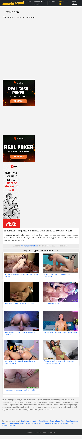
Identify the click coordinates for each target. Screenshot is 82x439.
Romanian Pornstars (33, 424)
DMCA (44, 432)
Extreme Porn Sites (9, 426)
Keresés (52, 2)
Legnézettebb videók (39, 3)
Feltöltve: (42, 246)
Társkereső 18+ (63, 3)
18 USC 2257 (37, 432)
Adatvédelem (51, 432)
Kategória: (16, 246)
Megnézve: (61, 246)
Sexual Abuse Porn (57, 421)
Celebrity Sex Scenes (51, 424)
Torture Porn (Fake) (17, 424)
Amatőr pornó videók (29, 246)
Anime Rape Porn (67, 424)
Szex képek (74, 3)
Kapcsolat (30, 432)
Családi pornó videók (29, 421)
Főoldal (28, 2)
